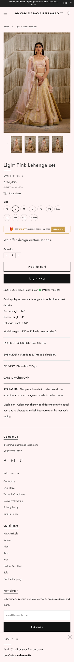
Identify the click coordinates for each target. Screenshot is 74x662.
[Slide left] (8, 144)
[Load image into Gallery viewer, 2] (30, 144)
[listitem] (33, 3)
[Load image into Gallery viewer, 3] (44, 144)
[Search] (68, 13)
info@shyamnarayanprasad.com (21, 445)
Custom (33, 217)
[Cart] (61, 13)
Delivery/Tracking (13, 501)
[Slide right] (65, 144)
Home (6, 26)
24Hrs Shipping (13, 579)
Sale (6, 572)
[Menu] (5, 13)
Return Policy (11, 514)
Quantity (8, 249)
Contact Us (9, 481)
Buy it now (37, 278)
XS (7, 208)
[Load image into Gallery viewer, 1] (16, 144)
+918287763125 (51, 290)
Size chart (15, 193)
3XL (58, 208)
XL (41, 208)
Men (6, 546)
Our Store (9, 488)
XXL (49, 208)
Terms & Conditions (14, 494)
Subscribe (37, 627)
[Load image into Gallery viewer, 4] (57, 144)
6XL (24, 217)
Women (8, 540)
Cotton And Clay (13, 566)
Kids (6, 553)
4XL (7, 217)
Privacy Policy (11, 507)
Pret (6, 559)
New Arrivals (11, 533)
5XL (15, 217)
